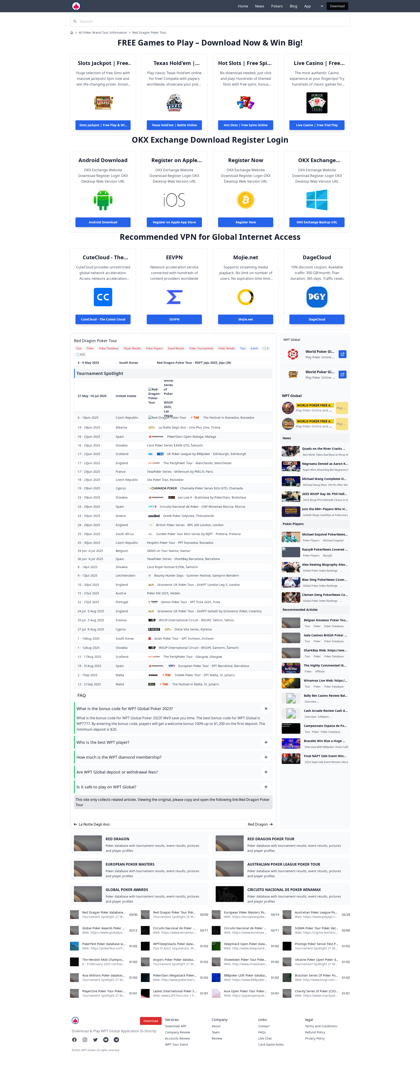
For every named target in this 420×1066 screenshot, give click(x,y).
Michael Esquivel (333, 540)
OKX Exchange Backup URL (317, 160)
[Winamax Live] (291, 683)
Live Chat (265, 1038)
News (259, 6)
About (216, 1026)
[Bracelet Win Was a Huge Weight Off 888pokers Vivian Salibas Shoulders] (291, 743)
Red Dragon (258, 824)
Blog (293, 6)
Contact (264, 1026)
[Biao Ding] (291, 582)
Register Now (245, 160)
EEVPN (174, 257)
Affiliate (320, 671)
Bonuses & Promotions (344, 717)
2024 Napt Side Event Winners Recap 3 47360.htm (335, 762)
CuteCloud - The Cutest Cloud (103, 257)
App (307, 6)
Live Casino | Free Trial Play (317, 63)
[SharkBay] (291, 653)
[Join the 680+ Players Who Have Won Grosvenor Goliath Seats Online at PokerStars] (291, 511)
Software (323, 717)
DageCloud (317, 257)
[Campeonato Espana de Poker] (291, 728)
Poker (317, 626)
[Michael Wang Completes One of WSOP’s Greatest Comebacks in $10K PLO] (291, 481)
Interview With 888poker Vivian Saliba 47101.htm (334, 747)
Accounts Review (177, 1038)
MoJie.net (245, 257)
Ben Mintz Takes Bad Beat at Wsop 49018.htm (331, 455)
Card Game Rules (271, 1044)
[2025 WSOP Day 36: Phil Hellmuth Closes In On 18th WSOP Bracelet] (291, 496)
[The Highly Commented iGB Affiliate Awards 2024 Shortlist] (291, 668)
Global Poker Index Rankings (320, 570)
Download (337, 6)
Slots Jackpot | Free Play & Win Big (103, 63)
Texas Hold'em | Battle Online (174, 63)
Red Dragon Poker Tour (149, 32)
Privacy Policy (315, 1038)
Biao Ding (347, 586)
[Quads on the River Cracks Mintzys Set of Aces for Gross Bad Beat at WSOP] (291, 451)
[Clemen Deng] (291, 597)
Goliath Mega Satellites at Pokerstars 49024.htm (332, 515)
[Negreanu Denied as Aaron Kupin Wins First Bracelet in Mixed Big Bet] (291, 466)
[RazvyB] (291, 552)
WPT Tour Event (176, 1044)
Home (243, 6)
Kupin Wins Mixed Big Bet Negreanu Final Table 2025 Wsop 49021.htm (345, 470)
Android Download (103, 160)
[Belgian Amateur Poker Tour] (291, 623)
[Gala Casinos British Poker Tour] (291, 638)
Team (216, 1032)
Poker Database (334, 626)
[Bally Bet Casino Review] (291, 698)
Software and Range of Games (336, 702)
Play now (342, 408)
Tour (307, 626)
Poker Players (311, 540)
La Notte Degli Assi (94, 824)
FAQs (262, 1032)
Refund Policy (315, 1032)
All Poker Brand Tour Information (103, 32)
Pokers (277, 6)
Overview (310, 702)
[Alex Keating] (291, 567)
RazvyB (327, 555)
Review (217, 1038)
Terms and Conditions (321, 1026)
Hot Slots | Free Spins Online (245, 63)
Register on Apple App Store (174, 160)
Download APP (175, 1026)
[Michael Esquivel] (291, 537)
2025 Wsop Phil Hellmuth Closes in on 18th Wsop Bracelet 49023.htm (345, 500)
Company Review (177, 1032)
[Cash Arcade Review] (291, 713)
